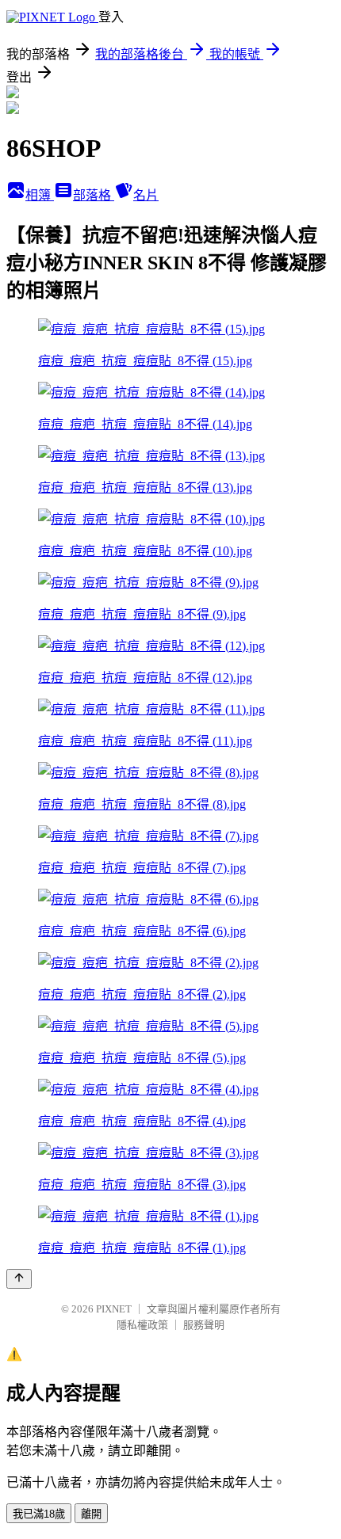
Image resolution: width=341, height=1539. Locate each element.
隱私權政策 (142, 1325)
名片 (146, 195)
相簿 (39, 195)
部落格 (93, 195)
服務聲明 (203, 1325)
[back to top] (19, 1279)
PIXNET (114, 1309)
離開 (91, 1514)
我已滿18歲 (39, 1514)
